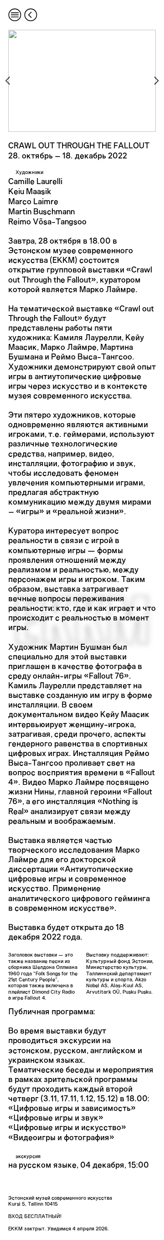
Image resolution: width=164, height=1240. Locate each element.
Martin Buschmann (41, 212)
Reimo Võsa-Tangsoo (47, 222)
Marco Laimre (33, 202)
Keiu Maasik (29, 192)
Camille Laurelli (35, 182)
